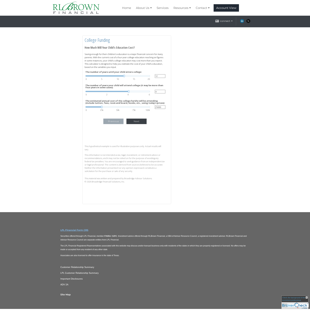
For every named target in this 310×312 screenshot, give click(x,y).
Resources (180, 8)
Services (163, 8)
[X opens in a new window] (248, 22)
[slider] (117, 76)
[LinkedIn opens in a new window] (242, 22)
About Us (142, 8)
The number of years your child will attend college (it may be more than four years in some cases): (124, 86)
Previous (113, 121)
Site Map (65, 294)
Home (126, 8)
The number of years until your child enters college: (113, 72)
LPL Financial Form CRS (74, 230)
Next (137, 121)
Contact (201, 8)
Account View (226, 8)
